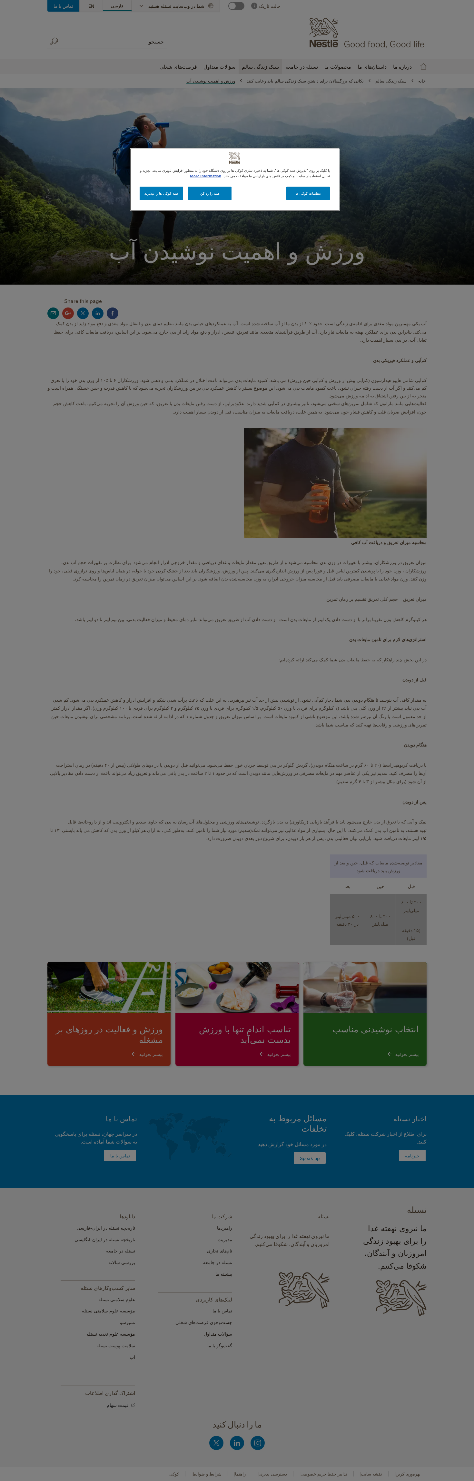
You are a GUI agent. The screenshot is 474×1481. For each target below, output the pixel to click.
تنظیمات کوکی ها (308, 193)
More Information (205, 175)
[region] (235, 179)
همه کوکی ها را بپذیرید (161, 193)
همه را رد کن (210, 193)
